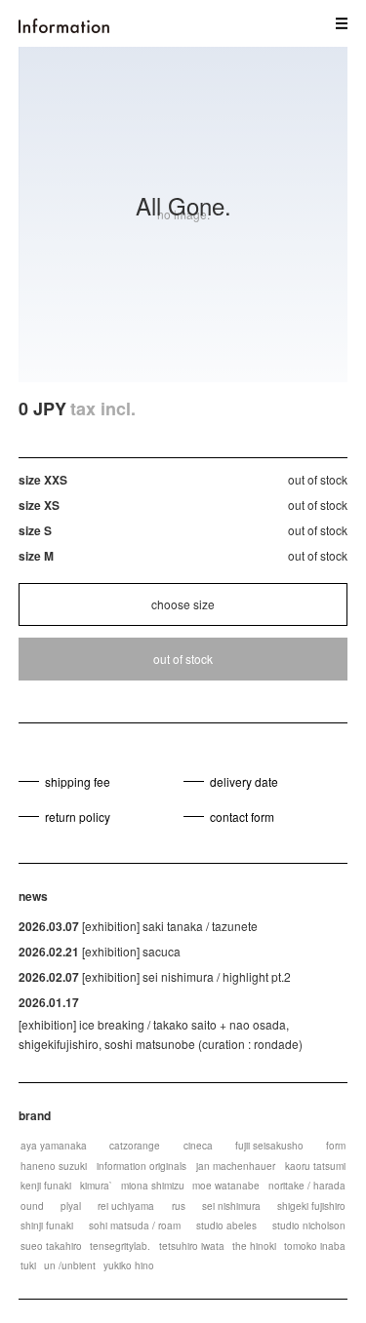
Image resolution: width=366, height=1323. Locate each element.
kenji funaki (45, 1185)
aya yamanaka (53, 1145)
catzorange (134, 1145)
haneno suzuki (53, 1166)
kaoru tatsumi (315, 1166)
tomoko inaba (315, 1246)
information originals (141, 1166)
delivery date (244, 781)
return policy (77, 816)
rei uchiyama (126, 1206)
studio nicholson (309, 1225)
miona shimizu (152, 1185)
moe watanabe (226, 1185)
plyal (71, 1206)
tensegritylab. (120, 1246)
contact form (242, 816)
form (336, 1145)
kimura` (96, 1185)
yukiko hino (128, 1265)
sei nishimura (231, 1206)
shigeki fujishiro (311, 1206)
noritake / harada (307, 1185)
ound (32, 1206)
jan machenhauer (235, 1166)
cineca (198, 1145)
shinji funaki (46, 1225)
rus (178, 1206)
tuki (28, 1265)
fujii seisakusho (269, 1145)
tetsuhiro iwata (191, 1246)
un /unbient (70, 1265)
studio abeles (226, 1225)
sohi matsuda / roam (135, 1225)
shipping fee (77, 781)
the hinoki (254, 1246)
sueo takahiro (51, 1246)
